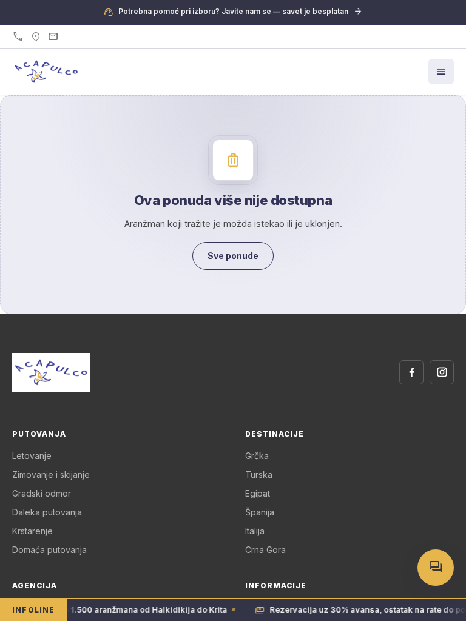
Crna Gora (265, 550)
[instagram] (442, 372)
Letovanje (32, 456)
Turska (258, 474)
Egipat (257, 493)
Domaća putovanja (49, 550)
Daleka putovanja (47, 512)
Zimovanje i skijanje (51, 474)
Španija (259, 512)
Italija (255, 531)
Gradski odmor (41, 493)
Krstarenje (32, 531)
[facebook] (411, 372)
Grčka (257, 456)
